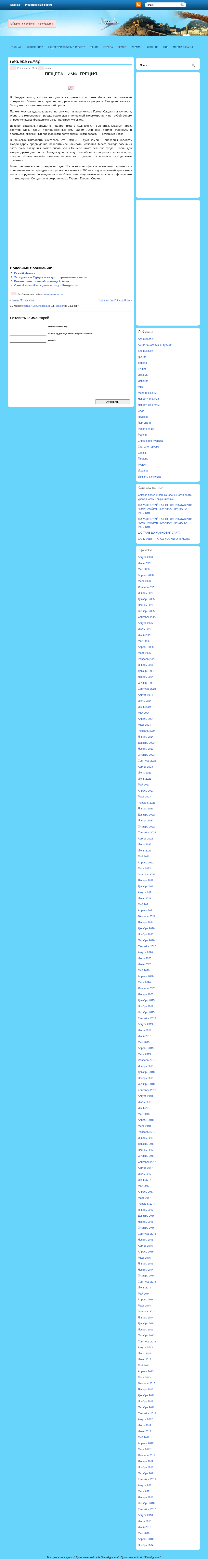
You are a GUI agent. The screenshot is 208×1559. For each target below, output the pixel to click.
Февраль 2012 (146, 1455)
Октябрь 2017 (146, 1156)
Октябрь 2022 (146, 826)
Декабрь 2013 (146, 1323)
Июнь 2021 (144, 898)
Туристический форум (38, 4)
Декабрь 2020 (146, 928)
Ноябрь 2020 (145, 934)
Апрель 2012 (146, 1443)
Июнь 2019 (144, 1036)
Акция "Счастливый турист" (66, 47)
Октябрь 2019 (146, 1012)
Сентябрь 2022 (147, 832)
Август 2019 (145, 1024)
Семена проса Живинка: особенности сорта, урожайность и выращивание (165, 497)
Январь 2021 (145, 922)
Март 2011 (144, 1491)
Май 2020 (144, 970)
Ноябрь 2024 (145, 677)
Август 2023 (145, 766)
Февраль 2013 (146, 1383)
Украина (143, 470)
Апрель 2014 (146, 1299)
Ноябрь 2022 (145, 820)
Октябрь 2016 (146, 1227)
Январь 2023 (145, 808)
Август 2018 (145, 1096)
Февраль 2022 (146, 874)
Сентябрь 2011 (147, 1479)
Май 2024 (144, 712)
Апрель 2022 (146, 862)
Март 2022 (144, 868)
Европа (108, 47)
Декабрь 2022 (146, 814)
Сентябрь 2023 (147, 760)
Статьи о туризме (148, 446)
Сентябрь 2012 (147, 1413)
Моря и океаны (183, 47)
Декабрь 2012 (146, 1395)
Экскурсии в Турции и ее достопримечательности (50, 277)
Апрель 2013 (146, 1371)
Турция (142, 464)
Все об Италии (24, 273)
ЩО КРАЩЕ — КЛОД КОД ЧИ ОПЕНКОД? (164, 539)
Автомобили (34, 47)
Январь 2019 (145, 1066)
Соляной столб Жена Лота (114, 300)
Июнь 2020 (144, 964)
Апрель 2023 (146, 790)
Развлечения (146, 428)
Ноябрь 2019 (145, 1006)
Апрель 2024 (146, 719)
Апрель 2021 (146, 910)
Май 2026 (144, 569)
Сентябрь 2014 (147, 1281)
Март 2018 (144, 1126)
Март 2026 (144, 581)
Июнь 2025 (144, 635)
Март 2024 (144, 724)
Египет (122, 47)
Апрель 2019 (146, 1048)
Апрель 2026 (146, 575)
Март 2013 (144, 1377)
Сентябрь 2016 (147, 1233)
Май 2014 (144, 1293)
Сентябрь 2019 (147, 1018)
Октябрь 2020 (146, 940)
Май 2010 (144, 1533)
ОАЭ (141, 410)
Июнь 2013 (144, 1359)
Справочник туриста (150, 440)
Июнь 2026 (144, 563)
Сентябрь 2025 (147, 617)
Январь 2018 (145, 1138)
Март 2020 (144, 982)
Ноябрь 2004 (145, 1545)
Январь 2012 (145, 1461)
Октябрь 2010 (146, 1503)
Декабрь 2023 (146, 742)
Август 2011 (145, 1485)
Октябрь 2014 (146, 1275)
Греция (94, 47)
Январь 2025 (145, 665)
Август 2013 (145, 1347)
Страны (142, 452)
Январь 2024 (145, 736)
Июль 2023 (144, 772)
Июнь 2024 (144, 707)
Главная (15, 4)
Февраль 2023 (146, 802)
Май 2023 (144, 784)
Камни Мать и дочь (23, 300)
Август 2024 (145, 695)
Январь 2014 (145, 1317)
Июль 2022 (144, 844)
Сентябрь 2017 (147, 1162)
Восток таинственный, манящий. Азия (41, 281)
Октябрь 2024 (146, 683)
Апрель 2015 (146, 1251)
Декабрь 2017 (146, 1144)
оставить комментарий (36, 305)
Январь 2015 (145, 1263)
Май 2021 (144, 904)
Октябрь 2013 (146, 1335)
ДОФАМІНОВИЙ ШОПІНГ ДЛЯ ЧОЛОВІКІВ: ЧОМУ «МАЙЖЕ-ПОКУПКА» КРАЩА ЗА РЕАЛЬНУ (165, 509)
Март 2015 (144, 1257)
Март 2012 (144, 1449)
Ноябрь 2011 (145, 1467)
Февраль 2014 (146, 1311)
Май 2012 (144, 1437)
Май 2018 (144, 1114)
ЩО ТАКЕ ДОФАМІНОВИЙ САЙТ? (159, 532)
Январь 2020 (145, 994)
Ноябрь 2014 (145, 1269)
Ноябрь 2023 (145, 748)
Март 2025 (144, 653)
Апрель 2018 (146, 1120)
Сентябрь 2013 (147, 1341)
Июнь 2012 (144, 1431)
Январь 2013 (145, 1389)
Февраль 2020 (146, 988)
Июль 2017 (144, 1174)
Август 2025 (145, 623)
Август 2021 (145, 892)
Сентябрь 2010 (147, 1509)
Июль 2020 (144, 958)
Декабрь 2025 (146, 599)
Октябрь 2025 (146, 611)
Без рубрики (145, 351)
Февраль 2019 (146, 1060)
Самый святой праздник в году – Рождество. (46, 285)
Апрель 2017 (146, 1191)
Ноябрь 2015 (145, 1239)
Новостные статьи (149, 405)
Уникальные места (53, 294)
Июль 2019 (144, 1030)
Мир (165, 47)
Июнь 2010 (144, 1527)
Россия (142, 434)
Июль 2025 (144, 629)
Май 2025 (144, 641)
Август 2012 (145, 1419)
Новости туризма (148, 398)
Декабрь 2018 (146, 1072)
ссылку (60, 305)
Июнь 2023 (144, 778)
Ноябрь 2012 (145, 1401)
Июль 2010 (144, 1521)
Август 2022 (145, 838)
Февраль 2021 (146, 916)
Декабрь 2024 (146, 671)
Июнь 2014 (144, 1287)
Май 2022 (144, 856)
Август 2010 (145, 1515)
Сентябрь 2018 (147, 1090)
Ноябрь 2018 (145, 1078)
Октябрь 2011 (146, 1473)
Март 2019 (144, 1054)
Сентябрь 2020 (147, 946)
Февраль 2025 (146, 659)
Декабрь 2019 (146, 1000)
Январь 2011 (145, 1497)
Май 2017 (144, 1186)
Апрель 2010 (146, 1539)
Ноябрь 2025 (145, 605)
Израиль (136, 47)
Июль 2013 (144, 1353)
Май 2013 (144, 1365)
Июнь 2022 (144, 850)
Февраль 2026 (146, 587)
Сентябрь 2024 (147, 688)
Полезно (143, 417)
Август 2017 (145, 1168)
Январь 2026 (145, 593)
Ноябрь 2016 (145, 1221)
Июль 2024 (144, 700)
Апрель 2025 (146, 647)
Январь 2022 (145, 880)
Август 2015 (145, 1245)
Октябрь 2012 (146, 1407)
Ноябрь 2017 (145, 1150)
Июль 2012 (144, 1425)
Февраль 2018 (146, 1132)
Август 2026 (145, 557)
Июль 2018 (144, 1102)
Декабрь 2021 (146, 886)
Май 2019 (144, 1042)
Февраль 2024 (146, 731)
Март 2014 (144, 1305)
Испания (152, 47)
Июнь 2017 (144, 1179)
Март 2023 (144, 796)
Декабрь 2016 (146, 1215)
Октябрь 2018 (146, 1084)
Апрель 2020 (146, 976)
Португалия (145, 422)
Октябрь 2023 (146, 754)
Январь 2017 (145, 1210)
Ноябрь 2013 (145, 1329)
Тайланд (143, 458)
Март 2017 (144, 1198)
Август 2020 (145, 952)
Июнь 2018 (144, 1108)
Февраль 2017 (146, 1203)
